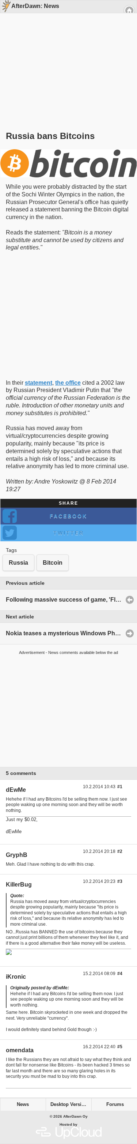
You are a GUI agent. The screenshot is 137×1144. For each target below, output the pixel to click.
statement (38, 383)
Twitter (68, 533)
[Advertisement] (66, 59)
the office (68, 383)
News (23, 1104)
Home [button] (129, 10)
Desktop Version (68, 1104)
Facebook (68, 516)
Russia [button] (18, 563)
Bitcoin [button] (52, 563)
